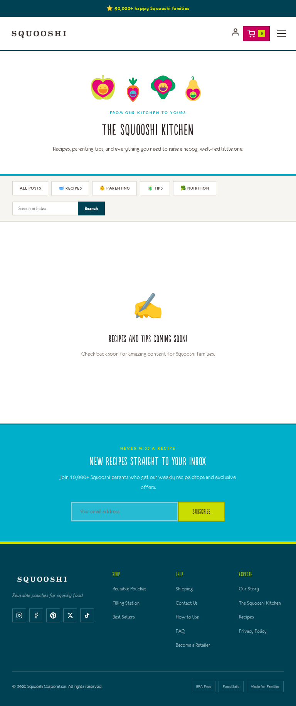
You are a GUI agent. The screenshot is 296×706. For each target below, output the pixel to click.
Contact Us (186, 603)
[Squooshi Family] (39, 33)
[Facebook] (36, 615)
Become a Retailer (193, 645)
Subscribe (201, 511)
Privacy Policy (253, 631)
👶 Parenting (114, 188)
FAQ (180, 631)
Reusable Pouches (129, 589)
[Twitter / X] (70, 615)
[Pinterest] (53, 615)
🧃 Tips (155, 188)
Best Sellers (124, 617)
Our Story (249, 589)
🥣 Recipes (70, 188)
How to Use (187, 617)
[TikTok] (87, 615)
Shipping (184, 589)
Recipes (246, 617)
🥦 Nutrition (194, 188)
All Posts (30, 188)
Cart (262, 33)
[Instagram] (19, 615)
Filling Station (126, 603)
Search (91, 208)
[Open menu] (281, 33)
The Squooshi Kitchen (260, 603)
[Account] (235, 33)
